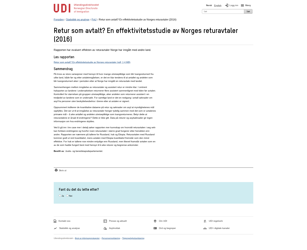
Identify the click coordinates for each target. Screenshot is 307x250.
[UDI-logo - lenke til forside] (76, 13)
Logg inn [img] (231, 5)
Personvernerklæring (111, 238)
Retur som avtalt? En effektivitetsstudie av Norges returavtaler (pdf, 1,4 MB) (92, 62)
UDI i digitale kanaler (219, 228)
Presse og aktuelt (118, 221)
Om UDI (163, 221)
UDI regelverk (216, 221)
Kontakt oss (64, 221)
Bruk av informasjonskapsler (87, 238)
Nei (70, 196)
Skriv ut (60, 170)
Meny (245, 5)
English (217, 5)
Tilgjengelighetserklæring (133, 238)
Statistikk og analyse (69, 228)
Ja (63, 196)
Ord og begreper (167, 228)
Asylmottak (114, 228)
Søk (248, 11)
